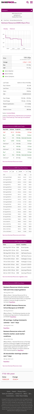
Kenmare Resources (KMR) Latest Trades (14, 126)
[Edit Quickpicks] (31, 10)
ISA (30, 394)
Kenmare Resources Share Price (16, 20)
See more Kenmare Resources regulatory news (15, 277)
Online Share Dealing (22, 396)
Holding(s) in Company (27, 259)
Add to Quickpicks (9, 76)
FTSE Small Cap (10, 117)
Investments (10, 396)
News (25, 394)
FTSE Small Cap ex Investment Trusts (16, 118)
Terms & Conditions (7, 394)
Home (8, 391)
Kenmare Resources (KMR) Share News (13, 283)
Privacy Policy (22, 391)
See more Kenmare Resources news (12, 366)
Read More (12, 302)
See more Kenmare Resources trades (12, 161)
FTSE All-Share (11, 116)
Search (14, 391)
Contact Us (18, 394)
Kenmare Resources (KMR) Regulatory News (15, 241)
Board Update (25, 247)
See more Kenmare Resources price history (14, 235)
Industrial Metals (11, 113)
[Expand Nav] (31, 2)
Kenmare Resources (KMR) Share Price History (15, 168)
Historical (12, 29)
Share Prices (6, 20)
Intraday (5, 29)
